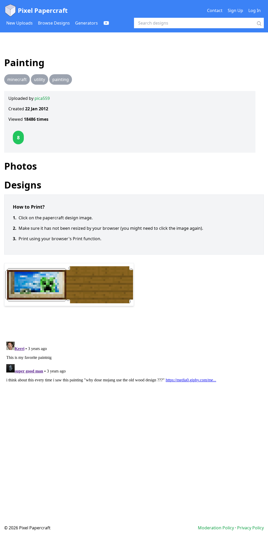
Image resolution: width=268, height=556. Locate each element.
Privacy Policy (250, 528)
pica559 (42, 98)
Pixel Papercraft (43, 10)
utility (39, 79)
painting (60, 79)
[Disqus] (134, 405)
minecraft (17, 79)
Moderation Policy (216, 528)
